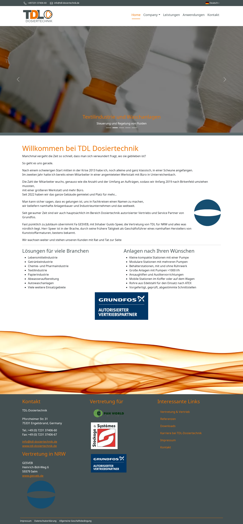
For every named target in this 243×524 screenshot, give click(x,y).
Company (150, 15)
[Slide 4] (134, 128)
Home (136, 15)
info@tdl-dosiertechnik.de (66, 2)
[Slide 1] (115, 128)
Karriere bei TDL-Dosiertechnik (181, 433)
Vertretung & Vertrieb (175, 412)
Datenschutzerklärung (45, 520)
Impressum (168, 440)
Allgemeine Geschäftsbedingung (75, 520)
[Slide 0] (108, 128)
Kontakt (213, 15)
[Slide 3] (128, 128)
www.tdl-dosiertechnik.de (39, 446)
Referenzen (168, 419)
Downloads (168, 426)
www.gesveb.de (32, 476)
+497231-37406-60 (37, 2)
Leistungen (171, 15)
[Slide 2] (121, 128)
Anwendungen (194, 15)
